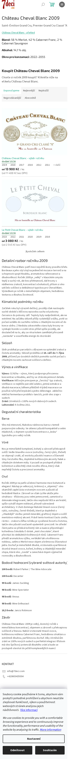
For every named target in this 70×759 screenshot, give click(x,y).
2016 (30, 165)
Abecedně (30, 98)
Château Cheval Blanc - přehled (18, 32)
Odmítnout (17, 750)
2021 (21, 237)
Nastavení (33, 739)
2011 (47, 165)
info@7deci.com (16, 671)
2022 (12, 237)
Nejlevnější (29, 90)
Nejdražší (44, 90)
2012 (38, 165)
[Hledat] (43, 4)
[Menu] (62, 4)
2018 (12, 165)
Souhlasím (50, 750)
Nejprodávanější (12, 98)
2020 (30, 237)
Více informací (29, 710)
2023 (4, 237)
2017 (21, 165)
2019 (4, 165)
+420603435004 (15, 676)
